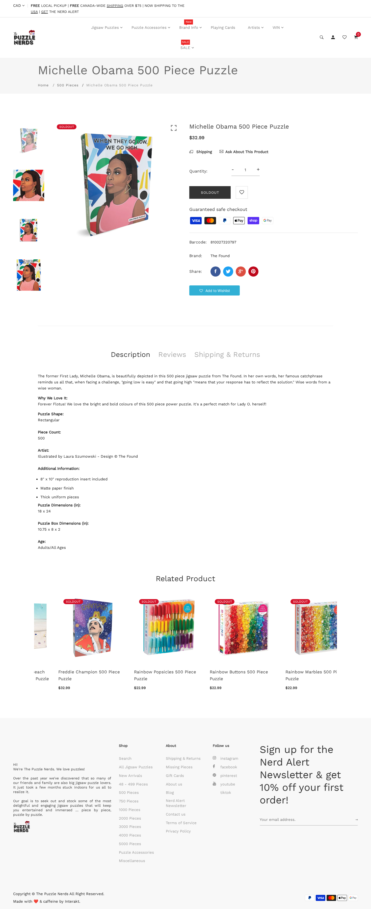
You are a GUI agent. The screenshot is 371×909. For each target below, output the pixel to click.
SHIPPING (115, 6)
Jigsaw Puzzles (105, 27)
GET (44, 12)
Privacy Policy (178, 831)
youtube (227, 784)
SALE (185, 45)
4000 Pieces (130, 835)
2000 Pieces (130, 818)
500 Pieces (67, 85)
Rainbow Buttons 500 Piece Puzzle (143, 675)
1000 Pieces (129, 809)
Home (43, 85)
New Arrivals (130, 775)
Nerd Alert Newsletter (176, 803)
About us (174, 784)
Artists (254, 27)
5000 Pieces (130, 844)
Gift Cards (175, 775)
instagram (229, 758)
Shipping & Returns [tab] (227, 354)
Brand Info (188, 25)
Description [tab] (130, 354)
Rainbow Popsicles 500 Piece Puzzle (69, 675)
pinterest (228, 775)
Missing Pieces (179, 767)
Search (125, 758)
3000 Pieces (130, 826)
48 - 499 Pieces (133, 784)
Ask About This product (246, 152)
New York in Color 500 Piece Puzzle (295, 675)
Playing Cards (223, 27)
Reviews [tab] (172, 354)
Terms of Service (181, 823)
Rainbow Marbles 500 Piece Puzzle (218, 675)
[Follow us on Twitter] (228, 271)
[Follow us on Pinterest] (253, 271)
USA (34, 12)
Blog (170, 792)
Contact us (176, 814)
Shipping (203, 152)
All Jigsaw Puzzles (136, 767)
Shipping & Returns (183, 758)
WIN (276, 27)
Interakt (72, 901)
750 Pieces (129, 801)
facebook (228, 767)
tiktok (225, 792)
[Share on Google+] (241, 271)
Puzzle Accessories (149, 27)
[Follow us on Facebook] (215, 271)
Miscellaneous (132, 860)
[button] (214, 290)
